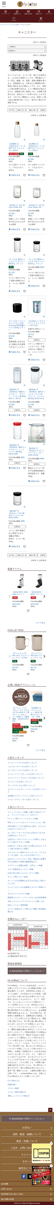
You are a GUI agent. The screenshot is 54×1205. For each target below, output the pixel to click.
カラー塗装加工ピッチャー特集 (20, 869)
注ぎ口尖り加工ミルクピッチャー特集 (23, 873)
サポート (27, 1161)
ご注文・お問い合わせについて (27, 1148)
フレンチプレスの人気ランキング (21, 785)
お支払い (27, 1127)
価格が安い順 (22, 110)
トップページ (6, 14)
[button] (10, 596)
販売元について (27, 1168)
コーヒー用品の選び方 (17, 1092)
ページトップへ (50, 1110)
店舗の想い (12, 1084)
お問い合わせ (28, 14)
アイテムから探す (13, 24)
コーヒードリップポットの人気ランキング (25, 774)
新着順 (42, 110)
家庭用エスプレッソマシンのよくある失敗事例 (27, 897)
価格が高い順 (33, 110)
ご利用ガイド (17, 14)
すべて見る (40, 623)
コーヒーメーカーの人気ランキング (22, 763)
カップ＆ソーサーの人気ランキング (22, 770)
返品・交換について (27, 1141)
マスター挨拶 (13, 1088)
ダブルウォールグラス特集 (19, 894)
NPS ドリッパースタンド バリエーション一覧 (26, 822)
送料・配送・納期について (27, 1134)
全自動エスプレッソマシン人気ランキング (25, 796)
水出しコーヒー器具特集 (18, 905)
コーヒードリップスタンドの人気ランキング (26, 778)
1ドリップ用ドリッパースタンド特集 (23, 819)
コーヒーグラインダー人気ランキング (23, 799)
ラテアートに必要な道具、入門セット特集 (25, 865)
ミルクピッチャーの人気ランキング (22, 766)
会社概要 (4, 1184)
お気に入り (39, 14)
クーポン (14, 20)
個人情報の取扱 (7, 1199)
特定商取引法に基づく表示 (12, 1194)
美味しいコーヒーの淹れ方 (19, 1096)
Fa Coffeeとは (14, 1081)
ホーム (3, 24)
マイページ (49, 14)
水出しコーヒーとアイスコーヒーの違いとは (26, 901)
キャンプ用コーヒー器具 (18, 877)
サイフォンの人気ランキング (19, 782)
